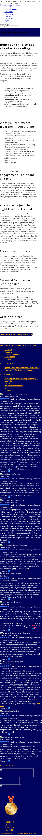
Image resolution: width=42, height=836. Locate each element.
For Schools (8, 12)
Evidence (7, 16)
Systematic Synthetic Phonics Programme (21, 368)
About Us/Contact (11, 9)
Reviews (7, 390)
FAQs (6, 388)
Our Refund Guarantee (13, 386)
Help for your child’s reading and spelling (21, 379)
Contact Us (8, 359)
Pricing (7, 383)
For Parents (9, 14)
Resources (8, 18)
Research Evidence (12, 354)
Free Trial (8, 381)
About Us (8, 350)
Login (6, 20)
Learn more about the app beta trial (16, 334)
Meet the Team (10, 352)
